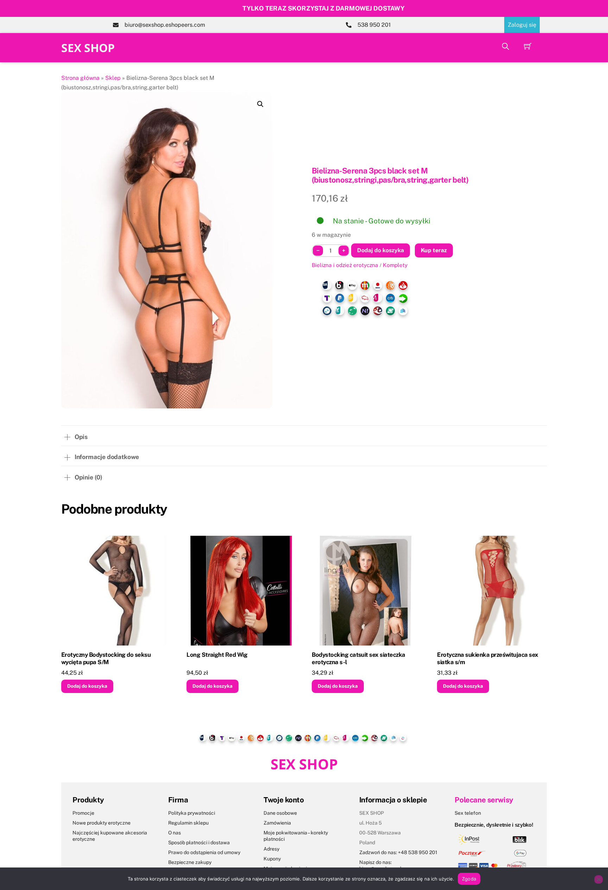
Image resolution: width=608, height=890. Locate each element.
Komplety (395, 265)
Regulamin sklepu (188, 823)
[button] (260, 104)
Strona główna (80, 78)
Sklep (113, 78)
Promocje (83, 813)
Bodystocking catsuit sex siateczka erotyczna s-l (358, 658)
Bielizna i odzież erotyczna (345, 265)
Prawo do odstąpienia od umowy (204, 852)
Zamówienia (277, 823)
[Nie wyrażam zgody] (598, 879)
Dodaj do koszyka (380, 250)
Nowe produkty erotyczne (101, 823)
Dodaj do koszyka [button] (87, 686)
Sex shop (88, 47)
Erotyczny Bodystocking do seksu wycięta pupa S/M (106, 658)
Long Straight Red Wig (216, 654)
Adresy (271, 849)
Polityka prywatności (191, 813)
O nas (174, 832)
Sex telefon (468, 813)
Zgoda (469, 879)
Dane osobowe (280, 813)
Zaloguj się (522, 24)
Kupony (272, 859)
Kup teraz (434, 250)
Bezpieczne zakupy (189, 862)
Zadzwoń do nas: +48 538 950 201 (398, 852)
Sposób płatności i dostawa (199, 842)
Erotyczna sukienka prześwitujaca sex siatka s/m (487, 658)
